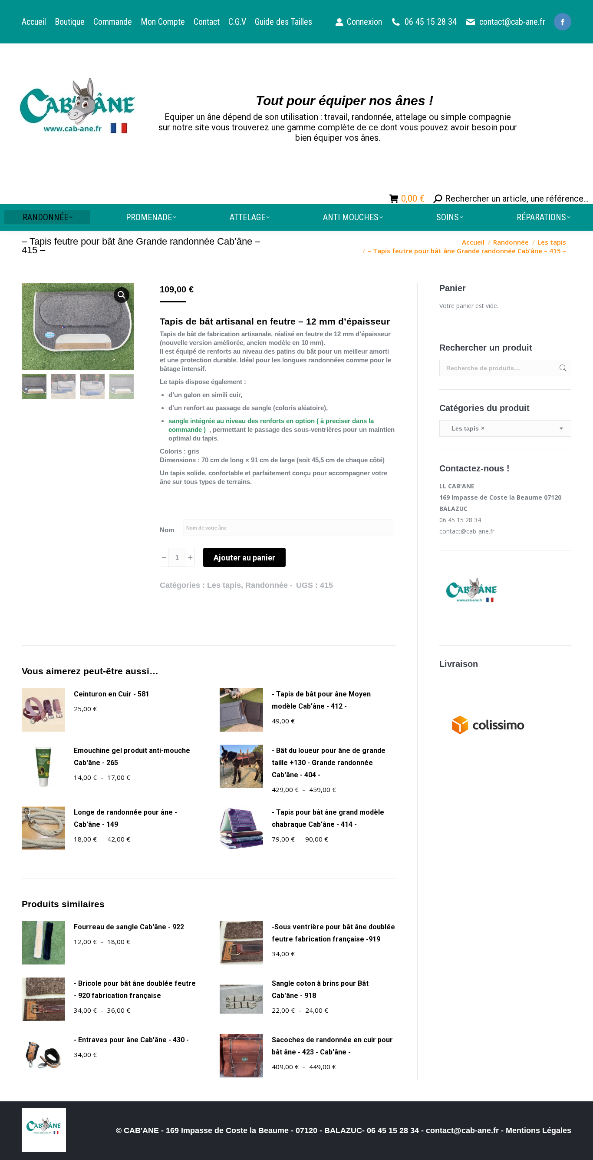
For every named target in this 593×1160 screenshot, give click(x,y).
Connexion (364, 22)
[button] (121, 295)
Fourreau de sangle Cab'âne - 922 (129, 927)
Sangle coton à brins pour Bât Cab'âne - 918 (320, 989)
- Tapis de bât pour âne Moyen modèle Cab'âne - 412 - (321, 700)
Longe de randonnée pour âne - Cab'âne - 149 (125, 818)
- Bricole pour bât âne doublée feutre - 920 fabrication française (135, 989)
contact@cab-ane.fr (512, 22)
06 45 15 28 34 (431, 22)
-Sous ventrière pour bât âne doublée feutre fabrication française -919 (333, 933)
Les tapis (224, 585)
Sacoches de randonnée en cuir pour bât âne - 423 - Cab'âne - (332, 1046)
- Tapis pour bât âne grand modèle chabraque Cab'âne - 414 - (328, 818)
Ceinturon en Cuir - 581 (111, 694)
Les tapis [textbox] (465, 428)
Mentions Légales (538, 1130)
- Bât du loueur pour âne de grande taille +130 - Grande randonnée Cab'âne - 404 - (328, 762)
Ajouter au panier (244, 557)
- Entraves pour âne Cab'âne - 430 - (131, 1040)
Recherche (562, 368)
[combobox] (505, 428)
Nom (167, 530)
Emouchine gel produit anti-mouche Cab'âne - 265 (132, 756)
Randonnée (266, 585)
